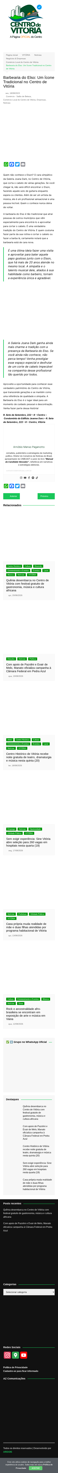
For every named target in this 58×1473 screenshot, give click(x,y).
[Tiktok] (37, 477)
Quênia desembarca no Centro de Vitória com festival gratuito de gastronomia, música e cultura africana (34, 1112)
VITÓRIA (32, 575)
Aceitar (36, 1468)
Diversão (38, 566)
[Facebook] (29, 477)
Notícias (6, 103)
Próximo (44, 496)
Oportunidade (35, 829)
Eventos (36, 570)
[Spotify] (33, 477)
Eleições (11, 659)
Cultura (28, 566)
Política (33, 659)
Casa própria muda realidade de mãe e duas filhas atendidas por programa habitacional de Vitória (26, 927)
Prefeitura (22, 914)
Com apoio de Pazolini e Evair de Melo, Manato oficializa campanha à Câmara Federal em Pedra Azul (28, 668)
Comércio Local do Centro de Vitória (19, 100)
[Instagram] (21, 477)
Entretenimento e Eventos (18, 570)
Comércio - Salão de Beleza (18, 96)
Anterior (13, 496)
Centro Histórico (14, 566)
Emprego (11, 829)
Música (11, 575)
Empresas (41, 100)
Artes (10, 740)
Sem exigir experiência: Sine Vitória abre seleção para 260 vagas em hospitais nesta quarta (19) (28, 842)
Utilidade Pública (14, 833)
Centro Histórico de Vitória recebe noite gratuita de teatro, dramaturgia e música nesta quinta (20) (28, 757)
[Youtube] (25, 477)
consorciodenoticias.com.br (19, 470)
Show (20, 1003)
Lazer (46, 570)
